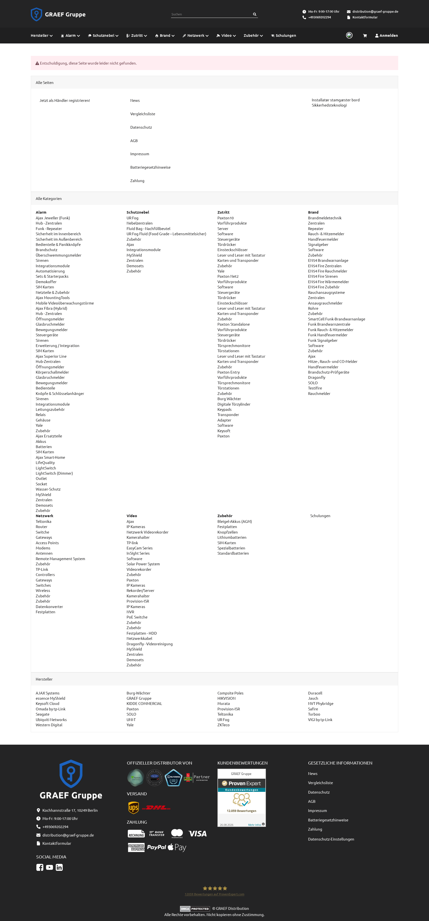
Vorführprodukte (232, 223)
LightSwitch (46, 467)
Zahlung (315, 829)
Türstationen (228, 350)
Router (41, 526)
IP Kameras (136, 526)
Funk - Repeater (49, 228)
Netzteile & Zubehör (53, 292)
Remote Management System (60, 558)
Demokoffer (46, 281)
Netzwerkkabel (139, 638)
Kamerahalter (138, 537)
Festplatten (45, 611)
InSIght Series (138, 553)
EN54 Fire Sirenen (323, 276)
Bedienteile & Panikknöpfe (58, 244)
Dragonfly (316, 377)
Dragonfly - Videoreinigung (150, 643)
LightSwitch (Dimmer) (54, 473)
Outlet (41, 478)
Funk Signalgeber (323, 340)
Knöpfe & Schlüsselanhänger (60, 393)
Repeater (315, 228)
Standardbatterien (233, 553)
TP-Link (42, 569)
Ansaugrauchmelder (325, 303)
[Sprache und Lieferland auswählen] (348, 35)
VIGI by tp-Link (320, 719)
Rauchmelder (319, 393)
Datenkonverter (49, 606)
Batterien (44, 446)
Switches (43, 585)
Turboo (314, 714)
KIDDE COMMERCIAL (144, 703)
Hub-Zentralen (48, 361)
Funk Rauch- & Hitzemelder (331, 329)
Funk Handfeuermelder (328, 334)
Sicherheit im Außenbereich (59, 239)
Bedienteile (45, 387)
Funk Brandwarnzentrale (329, 324)
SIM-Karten (226, 542)
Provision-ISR (138, 601)
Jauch (313, 698)
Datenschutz (319, 792)
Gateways (44, 537)
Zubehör (43, 430)
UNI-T (131, 719)
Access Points (47, 542)
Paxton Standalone (233, 324)
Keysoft (223, 430)
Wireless (43, 590)
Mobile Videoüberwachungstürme (65, 303)
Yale (39, 425)
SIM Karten (45, 286)
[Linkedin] (59, 867)
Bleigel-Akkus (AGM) (234, 521)
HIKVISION (226, 698)
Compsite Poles (230, 693)
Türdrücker (226, 244)
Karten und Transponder (238, 260)
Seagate (42, 714)
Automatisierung (50, 271)
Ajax (130, 244)
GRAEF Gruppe (139, 698)
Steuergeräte (47, 334)
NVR (130, 611)
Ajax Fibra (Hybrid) (51, 308)
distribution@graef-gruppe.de (375, 11)
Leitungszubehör (50, 409)
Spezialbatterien (231, 547)
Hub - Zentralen (49, 223)
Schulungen (320, 515)
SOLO (313, 382)
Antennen (44, 553)
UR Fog (133, 217)
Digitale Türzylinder (233, 404)
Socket (41, 483)
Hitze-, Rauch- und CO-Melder (333, 361)
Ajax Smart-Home (50, 457)
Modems (43, 547)
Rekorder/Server (140, 590)
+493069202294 (319, 17)
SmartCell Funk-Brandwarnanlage (336, 318)
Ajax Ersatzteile (49, 435)
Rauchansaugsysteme (326, 292)
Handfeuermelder (323, 239)
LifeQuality (45, 462)
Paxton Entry (228, 372)
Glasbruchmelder (50, 324)
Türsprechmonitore (233, 345)
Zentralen (44, 499)
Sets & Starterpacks (52, 276)
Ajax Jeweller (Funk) (53, 217)
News (313, 773)
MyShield (43, 494)
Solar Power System (143, 563)
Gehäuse (43, 420)
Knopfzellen (227, 532)
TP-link (132, 542)
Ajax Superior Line (51, 356)
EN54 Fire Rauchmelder (327, 271)
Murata (223, 703)
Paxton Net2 (228, 276)
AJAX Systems (48, 693)
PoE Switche (137, 616)
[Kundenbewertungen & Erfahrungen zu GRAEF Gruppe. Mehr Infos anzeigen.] (241, 797)
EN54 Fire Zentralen (325, 265)
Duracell (315, 693)
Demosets (44, 505)
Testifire (315, 387)
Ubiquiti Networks (51, 719)
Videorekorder (139, 569)
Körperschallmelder (52, 372)
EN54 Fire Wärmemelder (328, 281)
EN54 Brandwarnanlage (328, 260)
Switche (42, 532)
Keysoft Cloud (47, 703)
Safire (313, 708)
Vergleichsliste (320, 782)
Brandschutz (46, 249)
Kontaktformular (365, 17)
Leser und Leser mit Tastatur (241, 255)
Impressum (317, 810)
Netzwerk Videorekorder (148, 532)
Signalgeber (318, 244)
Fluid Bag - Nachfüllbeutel (148, 228)
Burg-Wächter (138, 693)
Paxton (223, 435)
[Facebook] (39, 867)
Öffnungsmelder (50, 318)
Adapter (224, 420)
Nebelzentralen (140, 223)
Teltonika (43, 521)
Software (225, 233)
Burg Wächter (229, 398)
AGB (312, 801)
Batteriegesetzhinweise (328, 819)
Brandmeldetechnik (325, 217)
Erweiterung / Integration (57, 345)
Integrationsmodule (53, 265)
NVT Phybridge (320, 703)
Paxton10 (225, 217)
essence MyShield (50, 698)
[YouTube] (49, 867)
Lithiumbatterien (232, 537)
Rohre (313, 308)
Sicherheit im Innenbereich (58, 233)
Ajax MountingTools (53, 297)
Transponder (228, 414)
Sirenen (42, 260)
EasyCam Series (140, 547)
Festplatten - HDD (142, 633)
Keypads (224, 409)
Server (222, 228)
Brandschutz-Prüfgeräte (328, 372)
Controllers (45, 574)
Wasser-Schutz (48, 489)
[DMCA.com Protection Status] (196, 908)
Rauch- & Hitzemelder (326, 233)
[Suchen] (254, 14)
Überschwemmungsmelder (58, 255)
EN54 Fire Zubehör (324, 286)
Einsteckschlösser (232, 249)
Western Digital (49, 724)
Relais (41, 414)
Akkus (41, 441)
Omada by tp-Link (51, 708)
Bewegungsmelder (52, 329)
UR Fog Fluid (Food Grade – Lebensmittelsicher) (166, 233)
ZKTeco (223, 724)
